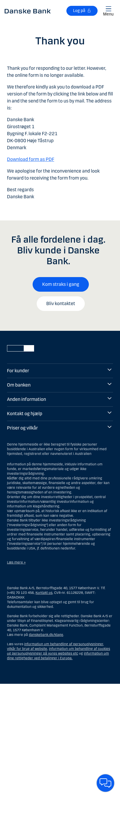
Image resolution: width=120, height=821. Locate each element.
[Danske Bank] (28, 10)
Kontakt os (44, 593)
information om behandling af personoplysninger (63, 644)
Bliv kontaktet (60, 303)
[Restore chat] (105, 783)
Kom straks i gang (60, 284)
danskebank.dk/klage (46, 635)
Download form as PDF (30, 159)
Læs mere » (16, 562)
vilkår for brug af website (27, 649)
